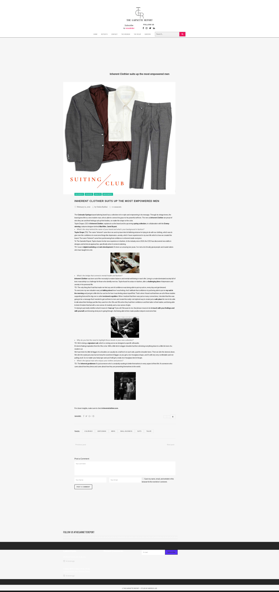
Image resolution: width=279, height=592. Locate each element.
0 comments (116, 207)
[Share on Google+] (89, 416)
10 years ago (70, 561)
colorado (88, 431)
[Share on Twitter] (86, 416)
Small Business (126, 431)
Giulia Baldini (102, 207)
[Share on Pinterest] (93, 416)
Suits (139, 431)
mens (113, 431)
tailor (148, 431)
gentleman (101, 431)
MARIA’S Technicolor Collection (74, 557)
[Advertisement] (120, 511)
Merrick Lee (152, 588)
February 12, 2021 (83, 207)
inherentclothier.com (110, 408)
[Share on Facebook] (83, 416)
